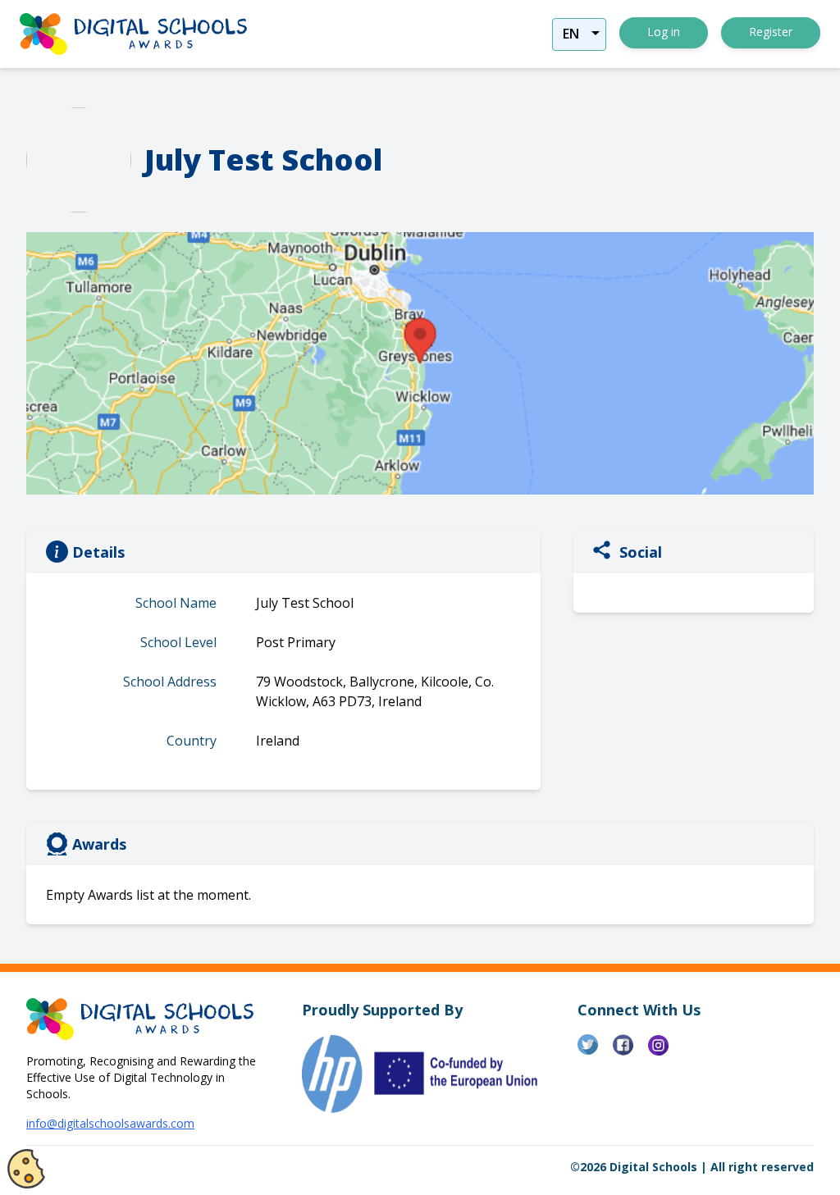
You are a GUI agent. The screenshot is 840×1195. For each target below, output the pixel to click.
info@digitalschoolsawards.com (110, 1123)
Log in (663, 31)
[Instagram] (665, 1051)
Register (770, 31)
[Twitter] (595, 1051)
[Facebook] (630, 1051)
